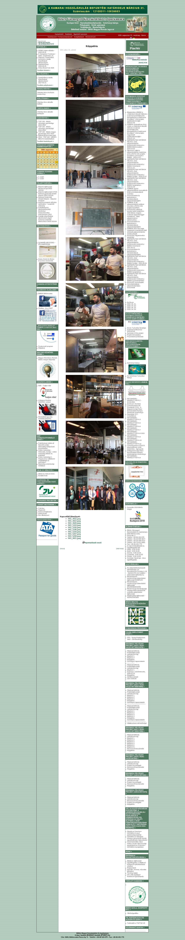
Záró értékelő (131, 679)
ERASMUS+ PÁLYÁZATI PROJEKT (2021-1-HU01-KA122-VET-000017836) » (135, 729)
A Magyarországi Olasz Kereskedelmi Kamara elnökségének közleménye (136, 452)
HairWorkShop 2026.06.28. (43, 65)
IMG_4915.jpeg (74, 519)
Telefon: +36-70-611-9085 (136, 542)
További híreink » (43, 70)
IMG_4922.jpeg (74, 521)
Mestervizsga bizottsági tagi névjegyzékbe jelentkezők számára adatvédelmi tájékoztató (137, 591)
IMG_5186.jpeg (74, 530)
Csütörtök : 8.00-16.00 (135, 554)
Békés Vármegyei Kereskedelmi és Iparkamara (137, 531)
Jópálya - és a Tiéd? (45, 308)
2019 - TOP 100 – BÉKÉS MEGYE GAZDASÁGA (47, 138)
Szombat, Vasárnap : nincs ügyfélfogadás (136, 559)
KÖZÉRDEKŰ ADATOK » (135, 927)
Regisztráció (131, 868)
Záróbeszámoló (132, 677)
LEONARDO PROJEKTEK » (47, 500)
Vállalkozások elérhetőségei (137, 723)
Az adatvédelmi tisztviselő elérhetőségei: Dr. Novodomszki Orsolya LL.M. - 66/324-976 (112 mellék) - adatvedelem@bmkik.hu (137, 571)
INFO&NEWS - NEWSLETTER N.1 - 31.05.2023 (134, 400)
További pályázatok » (45, 85)
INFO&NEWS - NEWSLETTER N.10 (134, 439)
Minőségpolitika (132, 913)
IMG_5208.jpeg (74, 536)
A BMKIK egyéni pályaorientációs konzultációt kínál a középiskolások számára (137, 191)
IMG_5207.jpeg (74, 534)
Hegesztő (41, 510)
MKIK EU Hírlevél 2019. (46, 474)
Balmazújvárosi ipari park (47, 135)
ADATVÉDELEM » (132, 564)
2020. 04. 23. (131, 307)
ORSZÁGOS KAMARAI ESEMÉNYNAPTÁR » (45, 146)
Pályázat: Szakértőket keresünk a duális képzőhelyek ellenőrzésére (46, 60)
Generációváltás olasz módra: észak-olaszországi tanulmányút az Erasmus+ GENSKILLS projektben (136, 844)
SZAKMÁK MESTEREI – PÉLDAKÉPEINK (46, 243)
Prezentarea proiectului (135, 336)
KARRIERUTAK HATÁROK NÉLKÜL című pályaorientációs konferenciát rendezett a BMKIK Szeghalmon (136, 268)
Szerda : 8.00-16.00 (134, 553)
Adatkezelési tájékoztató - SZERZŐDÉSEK (136, 596)
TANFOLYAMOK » (43, 108)
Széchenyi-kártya (110, 23)
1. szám (41, 177)
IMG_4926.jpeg (74, 523)
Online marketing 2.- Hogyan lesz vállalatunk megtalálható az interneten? (46, 459)
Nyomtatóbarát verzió (93, 543)
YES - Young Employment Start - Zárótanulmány (136, 638)
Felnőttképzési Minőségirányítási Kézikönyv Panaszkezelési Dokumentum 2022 (45, 211)
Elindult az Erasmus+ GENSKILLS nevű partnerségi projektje (134, 833)
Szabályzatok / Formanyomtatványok (60, 37)
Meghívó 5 (130, 745)
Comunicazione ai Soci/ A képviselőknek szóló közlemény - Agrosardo (136, 447)
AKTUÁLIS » (41, 47)
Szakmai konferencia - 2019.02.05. (135, 330)
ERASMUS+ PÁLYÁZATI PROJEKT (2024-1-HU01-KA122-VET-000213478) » (135, 645)
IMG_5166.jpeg (74, 527)
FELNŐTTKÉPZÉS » (44, 183)
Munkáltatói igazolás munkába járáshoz (45, 417)
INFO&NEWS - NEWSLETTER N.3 (134, 418)
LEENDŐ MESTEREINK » (46, 505)
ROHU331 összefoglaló (135, 282)
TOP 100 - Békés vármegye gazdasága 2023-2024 (46, 123)
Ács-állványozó (43, 515)
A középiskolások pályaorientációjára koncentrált (133, 285)
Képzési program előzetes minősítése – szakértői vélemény (47, 204)
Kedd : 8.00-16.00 (133, 551)
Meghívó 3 (130, 699)
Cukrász (41, 508)
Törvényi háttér (132, 873)
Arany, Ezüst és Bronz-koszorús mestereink (46, 260)
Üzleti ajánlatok (98, 25)
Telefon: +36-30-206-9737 (136, 541)
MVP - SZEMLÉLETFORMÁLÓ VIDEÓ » (46, 437)
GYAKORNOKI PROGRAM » (136, 628)
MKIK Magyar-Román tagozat (101, 29)
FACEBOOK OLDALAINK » (47, 290)
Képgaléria (130, 659)
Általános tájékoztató (134, 861)
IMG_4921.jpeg (74, 538)
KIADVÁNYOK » (43, 118)
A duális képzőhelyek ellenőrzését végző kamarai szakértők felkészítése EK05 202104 (47, 218)
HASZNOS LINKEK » (44, 382)
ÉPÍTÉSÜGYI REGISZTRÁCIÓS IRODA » (136, 856)
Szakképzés (85, 27)
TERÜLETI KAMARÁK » (135, 881)
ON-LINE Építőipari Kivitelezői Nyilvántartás (135, 875)
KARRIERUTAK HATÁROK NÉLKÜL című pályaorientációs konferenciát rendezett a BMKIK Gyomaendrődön (136, 277)
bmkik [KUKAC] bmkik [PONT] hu (95, 935)
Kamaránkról (59, 34)
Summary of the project (135, 333)
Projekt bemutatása (134, 335)
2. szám (41, 178)
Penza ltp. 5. (131, 535)
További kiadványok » (45, 141)
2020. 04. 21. (131, 304)
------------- (131, 663)
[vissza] (62, 548)
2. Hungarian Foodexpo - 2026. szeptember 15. (47, 55)
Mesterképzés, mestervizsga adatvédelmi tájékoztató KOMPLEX (136, 578)
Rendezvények (91, 37)
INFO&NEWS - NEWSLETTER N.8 (134, 457)
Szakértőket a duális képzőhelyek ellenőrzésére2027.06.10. (45, 80)
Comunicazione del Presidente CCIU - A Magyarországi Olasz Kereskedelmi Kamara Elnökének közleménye (135, 409)
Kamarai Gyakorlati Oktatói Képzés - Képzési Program (47, 198)
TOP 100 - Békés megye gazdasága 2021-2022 (47, 133)
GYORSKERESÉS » (133, 54)
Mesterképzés (99, 27)
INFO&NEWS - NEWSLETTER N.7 (134, 429)
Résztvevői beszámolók (135, 749)
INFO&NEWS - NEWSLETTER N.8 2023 (136, 432)
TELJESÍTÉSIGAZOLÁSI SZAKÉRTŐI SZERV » (135, 918)
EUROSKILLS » (131, 504)
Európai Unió (73, 23)
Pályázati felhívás (133, 651)
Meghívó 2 (130, 658)
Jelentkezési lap (132, 654)
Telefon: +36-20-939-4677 (136, 539)
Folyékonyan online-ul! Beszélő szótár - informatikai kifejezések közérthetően (46, 445)
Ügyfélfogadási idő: (133, 547)
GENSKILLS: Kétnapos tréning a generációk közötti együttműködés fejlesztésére (137, 838)
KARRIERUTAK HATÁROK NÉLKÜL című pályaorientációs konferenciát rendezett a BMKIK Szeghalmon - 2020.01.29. (136, 182)
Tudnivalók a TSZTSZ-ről (136, 923)
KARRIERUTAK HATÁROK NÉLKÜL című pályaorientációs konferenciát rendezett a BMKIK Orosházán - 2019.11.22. (136, 163)
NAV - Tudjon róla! (44, 385)
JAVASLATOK (142, 62)
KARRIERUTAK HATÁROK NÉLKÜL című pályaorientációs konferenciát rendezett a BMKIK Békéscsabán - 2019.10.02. (136, 144)
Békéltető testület (78, 29)
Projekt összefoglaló (134, 765)
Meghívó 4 (130, 716)
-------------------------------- (136, 704)
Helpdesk (41, 348)
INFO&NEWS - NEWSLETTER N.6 (134, 425)
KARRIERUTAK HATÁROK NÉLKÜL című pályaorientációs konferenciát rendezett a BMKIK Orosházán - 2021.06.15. (136, 243)
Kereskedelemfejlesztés (90, 23)
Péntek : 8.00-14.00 (134, 556)
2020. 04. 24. (131, 309)
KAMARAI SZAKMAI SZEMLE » (44, 172)
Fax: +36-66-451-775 (134, 544)
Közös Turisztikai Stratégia (136, 328)
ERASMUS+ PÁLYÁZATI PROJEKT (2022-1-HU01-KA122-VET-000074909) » (135, 684)
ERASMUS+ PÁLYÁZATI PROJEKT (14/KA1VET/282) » (137, 774)
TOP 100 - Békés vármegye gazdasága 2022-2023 (46, 128)
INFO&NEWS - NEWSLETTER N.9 (134, 436)
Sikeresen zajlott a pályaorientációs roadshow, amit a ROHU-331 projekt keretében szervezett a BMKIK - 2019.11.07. (136, 154)
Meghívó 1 (130, 656)
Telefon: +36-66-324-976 (135, 537)
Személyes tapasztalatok (136, 661)
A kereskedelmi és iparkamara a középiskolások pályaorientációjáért (134, 198)
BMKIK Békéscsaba (45, 293)
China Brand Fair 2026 (46, 68)
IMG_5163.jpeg (74, 525)
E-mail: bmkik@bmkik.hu (135, 546)
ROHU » (129, 851)
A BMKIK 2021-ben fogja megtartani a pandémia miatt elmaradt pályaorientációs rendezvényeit (137, 231)
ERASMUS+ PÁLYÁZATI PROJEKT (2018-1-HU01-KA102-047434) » (135, 756)
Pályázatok (85, 25)
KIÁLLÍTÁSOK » (43, 98)
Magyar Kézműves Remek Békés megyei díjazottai (47, 358)
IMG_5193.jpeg (74, 532)
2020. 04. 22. (131, 306)
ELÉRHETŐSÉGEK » (133, 526)
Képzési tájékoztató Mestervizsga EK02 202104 (45, 188)
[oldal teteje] (120, 548)
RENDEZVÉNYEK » (44, 89)
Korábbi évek (43, 475)
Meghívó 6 (130, 747)
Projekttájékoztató (133, 652)
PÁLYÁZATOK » (43, 74)
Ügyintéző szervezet (80, 34)
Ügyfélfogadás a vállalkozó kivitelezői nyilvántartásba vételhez (136, 864)
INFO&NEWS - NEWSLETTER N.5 (134, 422)
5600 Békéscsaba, (133, 534)
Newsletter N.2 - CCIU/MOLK (132, 415)
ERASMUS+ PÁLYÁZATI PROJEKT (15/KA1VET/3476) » (136, 791)
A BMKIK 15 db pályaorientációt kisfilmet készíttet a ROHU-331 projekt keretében (135, 205)
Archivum (130, 302)
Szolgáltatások (79, 37)
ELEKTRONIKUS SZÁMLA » (47, 543)
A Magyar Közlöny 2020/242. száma (44, 401)
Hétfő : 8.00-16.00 (133, 549)
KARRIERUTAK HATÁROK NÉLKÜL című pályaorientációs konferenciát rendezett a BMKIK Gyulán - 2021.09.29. (137, 259)
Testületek (68, 34)
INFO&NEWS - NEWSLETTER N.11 (134, 443)
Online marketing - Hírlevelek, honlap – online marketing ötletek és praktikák (47, 452)
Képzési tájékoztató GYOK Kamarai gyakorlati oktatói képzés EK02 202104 (47, 193)
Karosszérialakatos (45, 512)
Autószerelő (42, 513)
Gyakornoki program (45, 346)
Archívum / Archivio (134, 404)
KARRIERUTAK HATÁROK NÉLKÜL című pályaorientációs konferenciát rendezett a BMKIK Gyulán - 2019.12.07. (137, 173)
